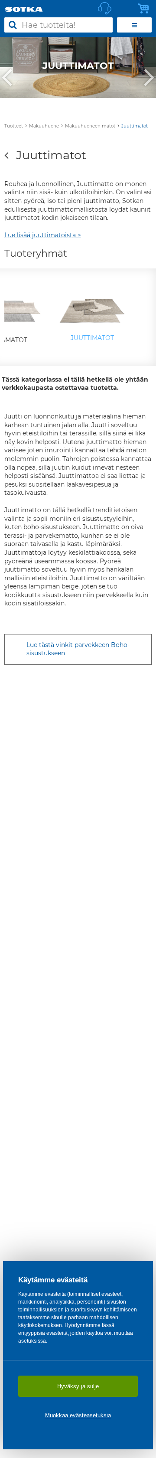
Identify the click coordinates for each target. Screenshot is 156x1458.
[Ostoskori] (145, 8)
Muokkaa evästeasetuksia (78, 1415)
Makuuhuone (44, 126)
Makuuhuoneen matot (90, 126)
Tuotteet (13, 126)
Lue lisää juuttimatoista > (42, 235)
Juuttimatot (134, 126)
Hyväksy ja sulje (78, 1386)
